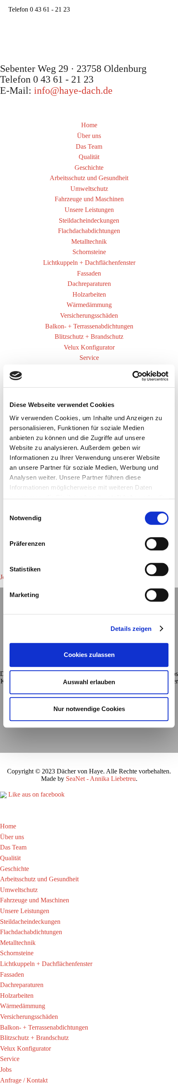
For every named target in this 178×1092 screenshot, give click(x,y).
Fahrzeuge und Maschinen (89, 198)
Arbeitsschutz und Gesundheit (89, 177)
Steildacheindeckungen (89, 220)
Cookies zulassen (89, 654)
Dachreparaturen (89, 283)
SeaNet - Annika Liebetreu (101, 778)
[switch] (156, 543)
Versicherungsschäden (89, 315)
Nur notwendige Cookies (89, 708)
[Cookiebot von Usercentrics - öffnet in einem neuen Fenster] (132, 376)
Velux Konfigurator (89, 347)
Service (89, 357)
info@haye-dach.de (73, 90)
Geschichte (89, 167)
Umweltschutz (89, 188)
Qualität (89, 156)
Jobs (6, 1069)
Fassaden (89, 273)
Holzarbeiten (89, 294)
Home (89, 124)
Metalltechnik (89, 241)
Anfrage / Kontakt (24, 1080)
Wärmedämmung (89, 304)
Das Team (89, 146)
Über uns (89, 135)
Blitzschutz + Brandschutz (89, 336)
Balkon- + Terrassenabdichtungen (89, 326)
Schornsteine (89, 251)
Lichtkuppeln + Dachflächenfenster (89, 262)
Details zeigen (131, 628)
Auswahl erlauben (89, 681)
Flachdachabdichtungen (89, 230)
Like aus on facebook (36, 794)
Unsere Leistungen (89, 209)
